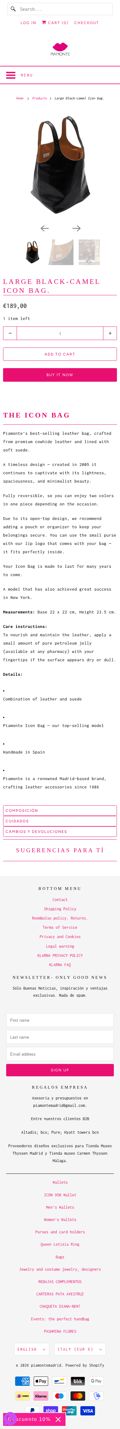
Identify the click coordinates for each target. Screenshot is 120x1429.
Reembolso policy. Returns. (60, 918)
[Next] (76, 228)
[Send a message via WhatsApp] (10, 1418)
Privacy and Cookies (60, 936)
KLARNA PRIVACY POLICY (60, 955)
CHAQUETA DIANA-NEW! (60, 1306)
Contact (60, 899)
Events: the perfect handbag (60, 1319)
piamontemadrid (46, 1365)
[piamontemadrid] (60, 49)
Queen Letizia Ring (60, 1244)
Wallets (60, 1182)
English (29, 1349)
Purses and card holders (60, 1232)
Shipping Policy (60, 909)
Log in (28, 23)
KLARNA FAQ (60, 964)
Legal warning (60, 946)
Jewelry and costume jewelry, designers (60, 1269)
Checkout (86, 23)
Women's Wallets (60, 1219)
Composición (22, 810)
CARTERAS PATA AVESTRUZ (60, 1294)
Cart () (57, 23)
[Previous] (44, 228)
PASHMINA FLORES (60, 1331)
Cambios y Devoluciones (36, 831)
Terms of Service (60, 927)
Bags (60, 1257)
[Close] (58, 1419)
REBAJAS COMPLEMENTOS (60, 1281)
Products (40, 98)
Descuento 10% (29, 1419)
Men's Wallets (60, 1207)
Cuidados (17, 821)
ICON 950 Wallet (60, 1195)
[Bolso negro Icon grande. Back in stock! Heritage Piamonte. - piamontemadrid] (60, 165)
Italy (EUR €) (77, 1349)
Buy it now (60, 375)
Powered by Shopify (85, 1365)
